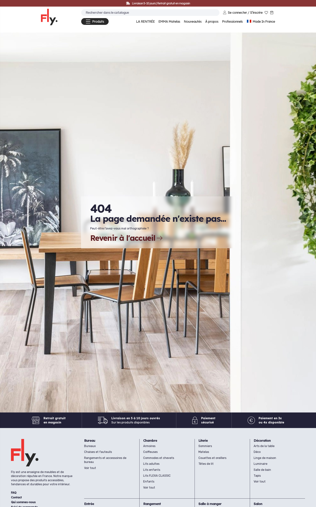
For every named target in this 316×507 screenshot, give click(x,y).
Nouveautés (193, 21)
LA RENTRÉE (145, 21)
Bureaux (90, 446)
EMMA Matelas (169, 21)
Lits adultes (151, 463)
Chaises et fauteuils (98, 452)
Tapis (257, 475)
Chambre (150, 440)
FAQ (13, 492)
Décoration (262, 440)
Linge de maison (265, 458)
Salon (258, 504)
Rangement (152, 504)
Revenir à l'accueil (122, 238)
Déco (257, 452)
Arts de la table (264, 446)
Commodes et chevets (158, 458)
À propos (211, 21)
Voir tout (90, 468)
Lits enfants (151, 470)
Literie (203, 440)
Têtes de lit (206, 463)
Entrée (89, 504)
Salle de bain (262, 470)
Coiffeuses (150, 452)
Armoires (149, 446)
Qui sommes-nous (23, 502)
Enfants (148, 481)
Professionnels (232, 21)
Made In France (263, 21)
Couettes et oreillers (212, 458)
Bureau (89, 440)
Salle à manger (209, 504)
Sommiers (205, 446)
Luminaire (260, 463)
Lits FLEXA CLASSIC (157, 475)
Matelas (203, 452)
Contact (16, 497)
